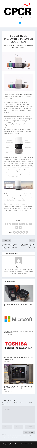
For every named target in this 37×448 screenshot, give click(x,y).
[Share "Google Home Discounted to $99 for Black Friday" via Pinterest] (20, 224)
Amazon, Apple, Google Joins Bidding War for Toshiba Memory (18, 358)
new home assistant (23, 94)
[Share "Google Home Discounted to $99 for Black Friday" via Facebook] (6, 224)
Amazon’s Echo (24, 106)
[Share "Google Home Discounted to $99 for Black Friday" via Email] (16, 227)
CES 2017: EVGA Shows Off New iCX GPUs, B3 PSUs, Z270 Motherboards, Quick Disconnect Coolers (18, 387)
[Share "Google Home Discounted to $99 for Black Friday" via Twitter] (10, 224)
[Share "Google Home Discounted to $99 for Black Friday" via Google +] (13, 224)
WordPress (31, 444)
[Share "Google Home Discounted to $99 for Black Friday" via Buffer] (27, 224)
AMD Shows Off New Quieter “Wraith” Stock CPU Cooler (18, 305)
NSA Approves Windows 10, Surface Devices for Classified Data (18, 331)
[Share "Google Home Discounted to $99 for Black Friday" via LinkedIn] (23, 224)
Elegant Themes (14, 444)
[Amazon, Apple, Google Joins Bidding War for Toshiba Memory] (18, 346)
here (15, 206)
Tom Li (12, 45)
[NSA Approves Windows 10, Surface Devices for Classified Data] (18, 319)
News (13, 47)
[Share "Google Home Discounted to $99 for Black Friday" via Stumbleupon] (30, 224)
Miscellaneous (28, 45)
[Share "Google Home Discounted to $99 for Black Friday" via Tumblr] (16, 224)
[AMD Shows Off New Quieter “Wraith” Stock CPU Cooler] (18, 293)
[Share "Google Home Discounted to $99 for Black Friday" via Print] (20, 227)
